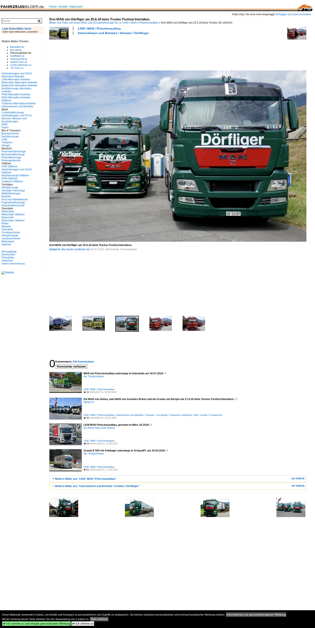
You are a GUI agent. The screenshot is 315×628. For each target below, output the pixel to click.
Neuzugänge (9, 251)
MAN (133, 22)
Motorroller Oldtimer (13, 220)
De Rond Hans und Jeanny (99, 427)
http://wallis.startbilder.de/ (75, 249)
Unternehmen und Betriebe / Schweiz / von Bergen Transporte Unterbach (154, 415)
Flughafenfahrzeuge (13, 202)
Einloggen (282, 14)
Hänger (6, 145)
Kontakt (63, 6)
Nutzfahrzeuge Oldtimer (15, 175)
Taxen (5, 127)
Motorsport (8, 241)
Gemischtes (8, 254)
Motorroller (8, 217)
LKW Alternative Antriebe (16, 79)
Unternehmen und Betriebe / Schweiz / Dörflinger (113, 33)
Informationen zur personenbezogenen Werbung (256, 614)
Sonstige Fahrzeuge (13, 190)
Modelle (6, 196)
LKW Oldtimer (10, 166)
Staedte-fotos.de (18, 62)
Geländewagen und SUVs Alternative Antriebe (17, 75)
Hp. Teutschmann (94, 376)
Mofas (5, 223)
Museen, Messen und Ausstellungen (14, 120)
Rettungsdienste (11, 160)
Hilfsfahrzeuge (10, 187)
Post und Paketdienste (15, 199)
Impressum (75, 6)
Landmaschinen (11, 238)
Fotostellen (8, 257)
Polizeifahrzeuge (11, 157)
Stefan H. (54, 249)
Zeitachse (7, 260)
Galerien (7, 244)
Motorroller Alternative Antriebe (19, 85)
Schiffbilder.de (17, 56)
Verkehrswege (10, 235)
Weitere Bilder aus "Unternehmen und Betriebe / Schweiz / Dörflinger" (97, 486)
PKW (4, 124)
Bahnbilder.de (17, 47)
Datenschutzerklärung (13, 263)
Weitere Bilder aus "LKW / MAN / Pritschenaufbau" (85, 478)
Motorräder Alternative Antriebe (20, 82)
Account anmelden (300, 14)
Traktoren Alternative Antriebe (19, 103)
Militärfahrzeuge (11, 193)
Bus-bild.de (16, 50)
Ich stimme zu (82, 623)
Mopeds (6, 226)
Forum (53, 6)
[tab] (177, 478)
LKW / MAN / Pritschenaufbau (99, 28)
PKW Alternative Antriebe (16, 94)
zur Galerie (298, 478)
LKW (125, 22)
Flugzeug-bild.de (18, 59)
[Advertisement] (127, 52)
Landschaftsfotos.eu (20, 65)
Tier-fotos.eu (16, 68)
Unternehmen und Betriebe (17, 106)
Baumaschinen (10, 133)
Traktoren (7, 142)
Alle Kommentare (83, 361)
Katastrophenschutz (13, 205)
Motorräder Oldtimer (13, 214)
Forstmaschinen (11, 232)
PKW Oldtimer (10, 178)
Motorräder (8, 211)
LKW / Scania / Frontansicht (207, 415)
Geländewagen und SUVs (17, 115)
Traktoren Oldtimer (12, 181)
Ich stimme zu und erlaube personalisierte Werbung (36, 623)
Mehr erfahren (99, 619)
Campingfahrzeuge (13, 112)
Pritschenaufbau (148, 22)
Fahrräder (7, 229)
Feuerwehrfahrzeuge (14, 151)
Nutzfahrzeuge (10, 136)
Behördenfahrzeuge (13, 154)
